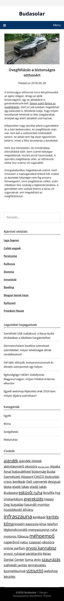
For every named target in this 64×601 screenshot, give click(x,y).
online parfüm (14, 548)
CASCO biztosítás (46, 477)
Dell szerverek (36, 481)
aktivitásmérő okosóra (20, 466)
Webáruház (11, 439)
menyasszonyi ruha (42, 530)
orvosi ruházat (14, 554)
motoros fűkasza (16, 536)
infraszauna (18, 516)
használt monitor (37, 504)
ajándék (11, 460)
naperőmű (11, 542)
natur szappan (30, 542)
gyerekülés (33, 499)
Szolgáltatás (11, 431)
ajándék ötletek (30, 461)
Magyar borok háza (16, 295)
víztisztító (34, 570)
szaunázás (51, 559)
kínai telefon (48, 524)
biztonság (39, 471)
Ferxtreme (10, 256)
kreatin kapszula (26, 524)
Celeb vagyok (12, 248)
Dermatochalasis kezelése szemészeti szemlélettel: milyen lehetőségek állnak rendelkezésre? (27, 350)
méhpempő (42, 536)
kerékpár (39, 517)
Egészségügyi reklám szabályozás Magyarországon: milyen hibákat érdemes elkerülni (29, 379)
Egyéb (7, 415)
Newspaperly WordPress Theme (32, 595)
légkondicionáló (16, 530)
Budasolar (32, 13)
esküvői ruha (30, 492)
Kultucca (9, 263)
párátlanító (34, 554)
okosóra (48, 542)
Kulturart (10, 303)
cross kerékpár (15, 481)
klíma (9, 523)
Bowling (9, 287)
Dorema (9, 271)
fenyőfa (48, 493)
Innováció (10, 279)
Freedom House (14, 310)
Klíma (7, 423)
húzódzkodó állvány (18, 510)
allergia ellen (43, 467)
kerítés (52, 517)
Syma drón (33, 560)
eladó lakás (20, 487)
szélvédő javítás (15, 565)
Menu (57, 25)
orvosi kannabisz (41, 548)
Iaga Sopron (11, 240)
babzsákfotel (21, 471)
